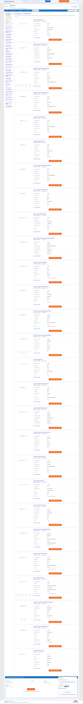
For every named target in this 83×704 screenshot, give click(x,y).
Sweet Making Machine (9, 34)
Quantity (32, 681)
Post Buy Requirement (64, 1)
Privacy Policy (20, 702)
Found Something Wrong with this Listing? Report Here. (68, 694)
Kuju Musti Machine (8, 70)
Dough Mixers (8, 51)
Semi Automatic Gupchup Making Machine (9, 21)
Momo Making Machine (9, 106)
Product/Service (8, 681)
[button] (74, 7)
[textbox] (50, 683)
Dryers (7, 86)
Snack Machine (8, 15)
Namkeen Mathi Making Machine (9, 19)
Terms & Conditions (25, 702)
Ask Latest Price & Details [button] (55, 39)
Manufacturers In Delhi (62, 688)
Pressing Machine (8, 78)
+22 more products (8, 26)
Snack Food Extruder (9, 97)
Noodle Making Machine (9, 64)
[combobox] (8, 686)
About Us (20, 10)
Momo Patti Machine (8, 56)
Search (48, 1)
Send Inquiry (31, 689)
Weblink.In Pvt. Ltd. (14, 702)
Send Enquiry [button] (36, 10)
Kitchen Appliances (8, 36)
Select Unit (45, 681)
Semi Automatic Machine (9, 91)
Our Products (13, 10)
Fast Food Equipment (9, 45)
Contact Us (27, 10)
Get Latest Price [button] (44, 21)
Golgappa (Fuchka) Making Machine (9, 23)
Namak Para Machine (9, 58)
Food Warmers (8, 84)
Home (7, 10)
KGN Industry (13, 5)
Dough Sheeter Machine (9, 72)
